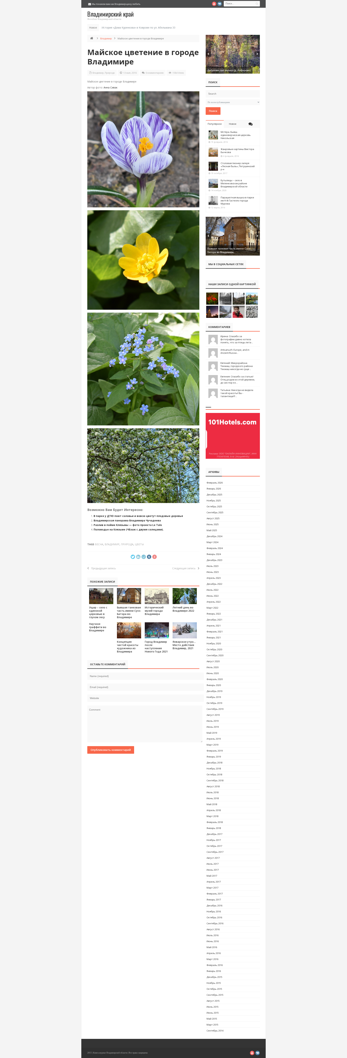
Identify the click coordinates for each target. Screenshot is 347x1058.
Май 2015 (212, 1018)
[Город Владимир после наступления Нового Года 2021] (157, 630)
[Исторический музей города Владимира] (157, 596)
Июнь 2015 (213, 1012)
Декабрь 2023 (214, 560)
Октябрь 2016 (214, 917)
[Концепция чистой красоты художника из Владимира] (129, 630)
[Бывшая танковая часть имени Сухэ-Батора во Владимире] (129, 596)
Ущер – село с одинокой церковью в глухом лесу (98, 612)
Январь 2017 (214, 899)
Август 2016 (213, 929)
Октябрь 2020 (214, 649)
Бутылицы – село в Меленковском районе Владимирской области (234, 183)
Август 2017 (213, 857)
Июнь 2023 (213, 572)
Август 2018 (213, 786)
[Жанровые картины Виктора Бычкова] (213, 152)
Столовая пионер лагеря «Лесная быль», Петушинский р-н (238, 166)
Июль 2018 (213, 792)
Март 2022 (212, 607)
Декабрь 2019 (214, 691)
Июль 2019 (213, 720)
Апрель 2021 (214, 625)
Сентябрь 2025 (215, 512)
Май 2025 (212, 530)
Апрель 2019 (214, 738)
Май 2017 (212, 875)
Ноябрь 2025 (214, 500)
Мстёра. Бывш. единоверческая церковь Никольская (236, 135)
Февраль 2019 (215, 750)
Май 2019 (212, 732)
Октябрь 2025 (214, 506)
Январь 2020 (214, 685)
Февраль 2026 (215, 482)
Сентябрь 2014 (215, 1030)
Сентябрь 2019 (215, 709)
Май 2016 (212, 947)
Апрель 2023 (214, 578)
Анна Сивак (110, 87)
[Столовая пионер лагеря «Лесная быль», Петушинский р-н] (213, 166)
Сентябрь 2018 (215, 780)
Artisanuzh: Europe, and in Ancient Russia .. (234, 351)
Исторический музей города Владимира (154, 611)
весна (99, 544)
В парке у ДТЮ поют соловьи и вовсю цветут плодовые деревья (138, 516)
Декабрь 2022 (214, 583)
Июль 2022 (213, 589)
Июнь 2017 (213, 869)
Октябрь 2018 (214, 774)
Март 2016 (212, 959)
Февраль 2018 (215, 822)
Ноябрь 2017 (214, 840)
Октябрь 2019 (214, 703)
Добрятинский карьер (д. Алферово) (229, 70)
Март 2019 (212, 744)
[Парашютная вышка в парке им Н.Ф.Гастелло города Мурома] (213, 200)
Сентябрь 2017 (215, 852)
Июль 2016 (213, 935)
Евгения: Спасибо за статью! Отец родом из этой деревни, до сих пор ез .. (237, 379)
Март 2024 (212, 542)
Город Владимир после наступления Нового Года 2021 (156, 646)
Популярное (215, 123)
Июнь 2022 (213, 595)
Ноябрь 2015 (214, 983)
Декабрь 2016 (214, 905)
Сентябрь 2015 (215, 994)
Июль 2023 (213, 566)
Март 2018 (212, 816)
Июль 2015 (213, 1006)
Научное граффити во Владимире (97, 627)
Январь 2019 (214, 756)
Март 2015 (212, 1024)
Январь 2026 (214, 488)
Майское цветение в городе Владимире (143, 57)
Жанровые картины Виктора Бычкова (237, 150)
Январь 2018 (214, 828)
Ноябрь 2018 (214, 768)
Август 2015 (213, 1000)
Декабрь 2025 (214, 494)
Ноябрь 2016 (214, 911)
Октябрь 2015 (214, 988)
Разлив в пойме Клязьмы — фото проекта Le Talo (128, 525)
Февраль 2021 (215, 631)
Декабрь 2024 (214, 536)
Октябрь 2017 (214, 846)
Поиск (213, 111)
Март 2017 (212, 887)
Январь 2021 (214, 637)
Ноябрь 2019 (214, 697)
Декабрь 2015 (214, 977)
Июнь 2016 (213, 941)
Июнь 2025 (213, 524)
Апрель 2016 (214, 953)
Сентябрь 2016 (215, 923)
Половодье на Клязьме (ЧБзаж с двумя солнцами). (129, 529)
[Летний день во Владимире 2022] (185, 596)
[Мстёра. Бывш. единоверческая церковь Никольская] (213, 135)
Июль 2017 (213, 863)
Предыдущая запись (102, 568)
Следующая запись (185, 568)
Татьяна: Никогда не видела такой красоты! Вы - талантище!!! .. (236, 393)
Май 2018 (212, 804)
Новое (232, 123)
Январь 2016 (214, 971)
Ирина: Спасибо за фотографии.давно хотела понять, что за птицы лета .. (236, 339)
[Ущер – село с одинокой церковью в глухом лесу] (101, 596)
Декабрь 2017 (214, 834)
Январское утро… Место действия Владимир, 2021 (184, 645)
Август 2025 (213, 518)
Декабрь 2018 (214, 762)
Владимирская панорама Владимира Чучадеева (127, 520)
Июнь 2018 (213, 798)
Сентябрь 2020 (215, 655)
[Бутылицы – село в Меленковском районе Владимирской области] (213, 183)
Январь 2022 (214, 613)
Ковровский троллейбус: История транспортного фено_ (136, 27)
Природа (110, 72)
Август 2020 (213, 661)
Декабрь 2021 (214, 619)
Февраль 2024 (215, 548)
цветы (139, 544)
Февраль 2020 (215, 679)
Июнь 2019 (213, 726)
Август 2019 (213, 715)
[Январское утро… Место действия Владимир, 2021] (185, 630)
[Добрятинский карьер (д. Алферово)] (233, 54)
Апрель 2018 (214, 810)
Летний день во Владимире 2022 (183, 609)
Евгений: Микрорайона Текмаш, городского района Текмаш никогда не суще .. (236, 366)
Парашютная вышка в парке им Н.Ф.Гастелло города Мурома (237, 200)
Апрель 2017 (214, 881)
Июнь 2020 (213, 673)
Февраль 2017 (215, 893)
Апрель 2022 (214, 601)
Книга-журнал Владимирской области (110, 1053)
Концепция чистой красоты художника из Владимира (127, 646)
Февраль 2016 (215, 965)
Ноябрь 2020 (214, 643)
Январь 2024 (214, 554)
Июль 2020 (213, 667)
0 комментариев (154, 72)
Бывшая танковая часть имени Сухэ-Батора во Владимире (129, 612)
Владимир (106, 38)
